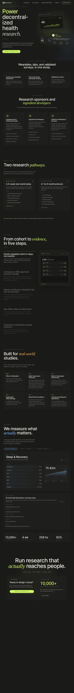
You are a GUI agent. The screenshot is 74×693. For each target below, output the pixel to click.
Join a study (45, 595)
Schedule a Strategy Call (11, 51)
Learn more (44, 207)
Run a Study (35, 2)
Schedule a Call (66, 2)
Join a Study (26, 2)
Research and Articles (47, 2)
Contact (57, 2)
